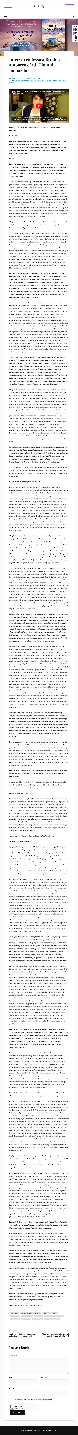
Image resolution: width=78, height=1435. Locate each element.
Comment (13, 1355)
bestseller (14, 1313)
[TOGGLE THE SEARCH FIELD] (72, 15)
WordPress (33, 1430)
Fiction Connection (53, 80)
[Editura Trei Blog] (39, 7)
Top (63, 80)
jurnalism (38, 1316)
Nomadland (26, 1319)
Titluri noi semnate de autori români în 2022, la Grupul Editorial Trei (55, 1335)
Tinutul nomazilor (52, 1319)
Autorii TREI (19, 80)
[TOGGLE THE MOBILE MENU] (5, 15)
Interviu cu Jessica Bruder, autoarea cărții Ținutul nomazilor (34, 64)
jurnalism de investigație (54, 1316)
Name (11, 1377)
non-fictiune (38, 1319)
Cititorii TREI (39, 80)
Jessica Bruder (27, 1316)
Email (43, 1377)
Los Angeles (15, 1319)
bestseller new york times (30, 1313)
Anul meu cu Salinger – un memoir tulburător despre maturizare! (22, 1335)
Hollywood (15, 1316)
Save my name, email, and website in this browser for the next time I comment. (32, 1399)
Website (12, 1388)
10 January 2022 (34, 78)
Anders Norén (52, 1430)
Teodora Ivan (16, 78)
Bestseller (28, 80)
